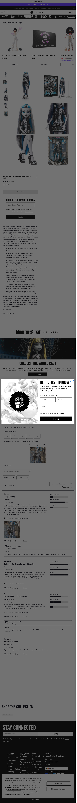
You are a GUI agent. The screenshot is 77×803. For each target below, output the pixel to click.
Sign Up (56, 419)
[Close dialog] (72, 381)
